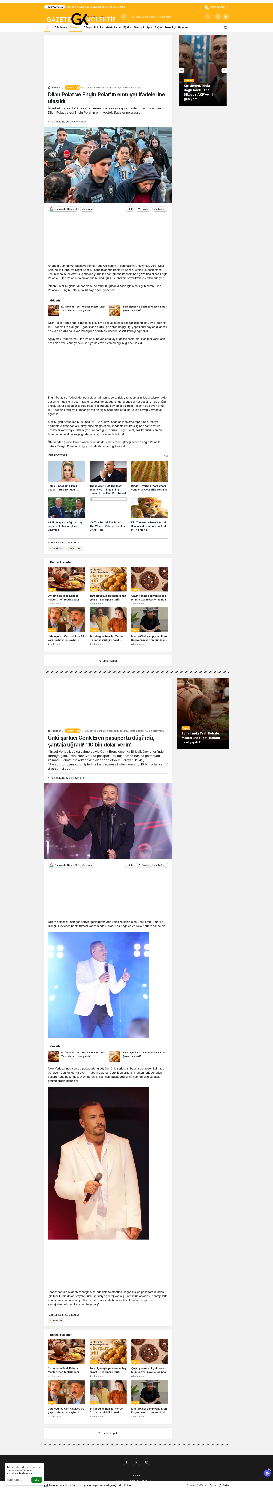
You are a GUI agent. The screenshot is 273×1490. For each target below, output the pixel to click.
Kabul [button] (36, 1480)
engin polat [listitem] (74, 548)
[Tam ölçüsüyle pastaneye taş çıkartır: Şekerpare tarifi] (138, 310)
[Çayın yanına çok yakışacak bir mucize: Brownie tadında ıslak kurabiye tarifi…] (149, 586)
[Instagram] (146, 1462)
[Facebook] (126, 1462)
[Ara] (207, 16)
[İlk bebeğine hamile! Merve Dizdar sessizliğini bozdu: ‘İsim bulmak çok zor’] (108, 626)
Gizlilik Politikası (14, 1480)
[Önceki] (181, 70)
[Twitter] (136, 1462)
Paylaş (226, 1485)
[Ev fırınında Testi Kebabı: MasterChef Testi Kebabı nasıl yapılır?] (77, 310)
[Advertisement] (108, 61)
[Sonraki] (224, 70)
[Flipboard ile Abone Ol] (87, 209)
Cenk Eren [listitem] (56, 1320)
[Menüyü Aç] (123, 17)
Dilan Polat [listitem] (56, 548)
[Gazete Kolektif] (81, 19)
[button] (226, 17)
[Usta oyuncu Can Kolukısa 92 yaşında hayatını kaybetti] (66, 626)
